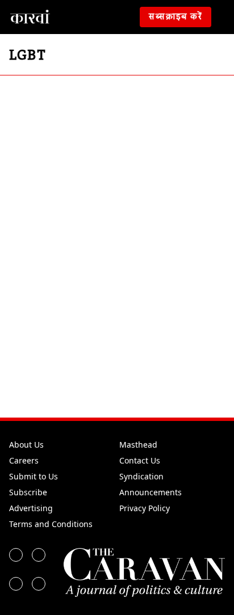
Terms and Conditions (51, 524)
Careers (24, 460)
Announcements (150, 492)
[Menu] (225, 17)
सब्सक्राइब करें (175, 17)
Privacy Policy (144, 508)
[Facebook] (16, 555)
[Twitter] (38, 555)
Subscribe (28, 492)
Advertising (31, 508)
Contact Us (139, 460)
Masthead (138, 444)
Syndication (141, 476)
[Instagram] (16, 584)
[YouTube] (38, 584)
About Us (26, 444)
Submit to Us (33, 476)
